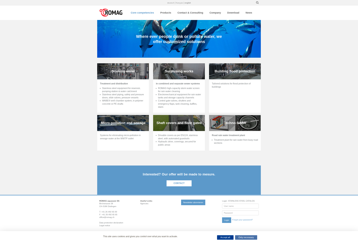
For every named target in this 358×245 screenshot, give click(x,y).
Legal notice (104, 225)
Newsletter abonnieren (193, 202)
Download (233, 12)
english (188, 3)
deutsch (170, 3)
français (179, 3)
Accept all (225, 237)
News (249, 12)
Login (226, 220)
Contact (179, 183)
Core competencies (142, 12)
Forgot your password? (242, 220)
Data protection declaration (111, 223)
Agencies (144, 203)
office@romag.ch (106, 217)
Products (165, 12)
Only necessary (246, 237)
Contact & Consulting (190, 12)
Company (215, 12)
